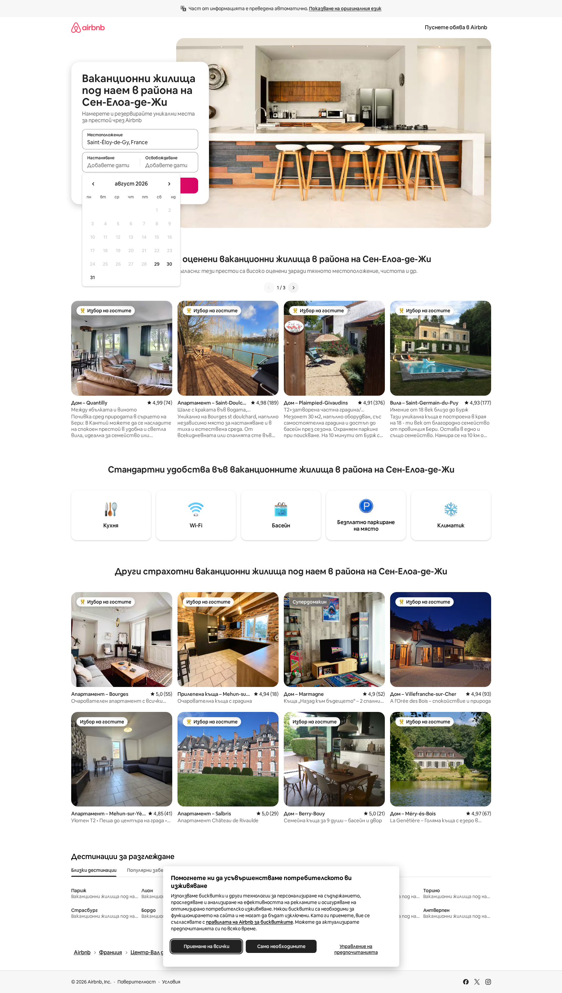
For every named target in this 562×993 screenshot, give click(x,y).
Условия (171, 982)
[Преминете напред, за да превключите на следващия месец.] (169, 184)
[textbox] (111, 165)
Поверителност (136, 982)
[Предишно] (269, 287)
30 (169, 264)
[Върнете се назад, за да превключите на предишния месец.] (93, 184)
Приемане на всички (206, 946)
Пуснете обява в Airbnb (456, 27)
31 (92, 277)
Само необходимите (281, 946)
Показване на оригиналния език (345, 8)
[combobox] (140, 142)
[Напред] (293, 287)
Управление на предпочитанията (356, 949)
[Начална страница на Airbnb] (88, 27)
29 (156, 264)
